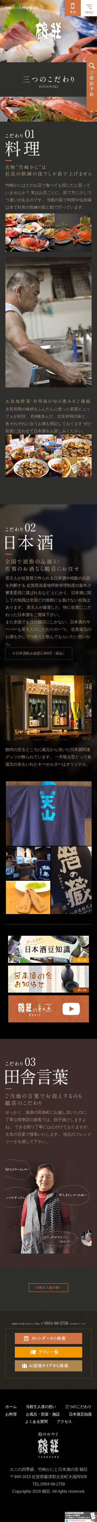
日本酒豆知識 (80, 1414)
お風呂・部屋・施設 (43, 1414)
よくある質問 (36, 1421)
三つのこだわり (78, 1406)
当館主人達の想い (41, 1406)
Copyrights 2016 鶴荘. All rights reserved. (48, 1491)
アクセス (64, 1421)
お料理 (11, 1414)
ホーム (11, 1406)
